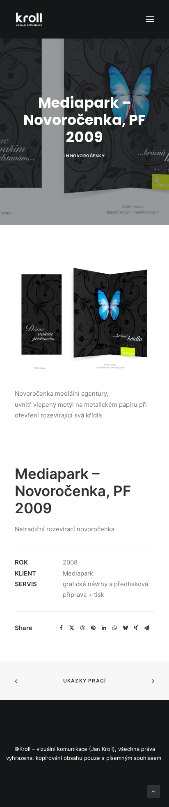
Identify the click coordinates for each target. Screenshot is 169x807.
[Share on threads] (82, 628)
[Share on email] (146, 628)
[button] (150, 19)
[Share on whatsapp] (114, 628)
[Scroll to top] (153, 791)
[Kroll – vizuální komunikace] (29, 19)
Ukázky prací (84, 681)
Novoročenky (87, 155)
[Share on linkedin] (104, 628)
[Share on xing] (136, 628)
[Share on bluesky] (125, 628)
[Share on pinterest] (93, 628)
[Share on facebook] (61, 628)
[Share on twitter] (72, 628)
